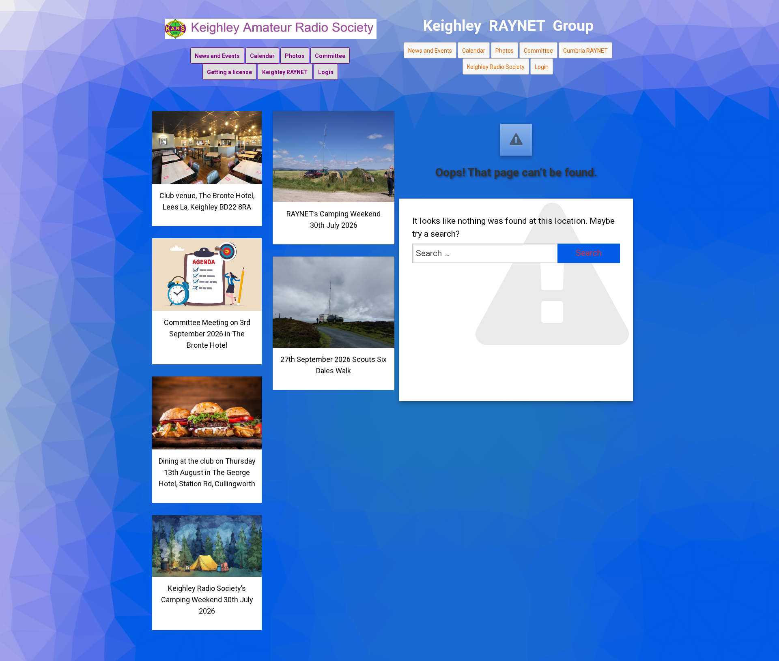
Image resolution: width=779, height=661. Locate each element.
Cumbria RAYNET (585, 50)
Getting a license (229, 72)
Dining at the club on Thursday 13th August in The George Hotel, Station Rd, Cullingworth (207, 472)
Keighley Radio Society (496, 67)
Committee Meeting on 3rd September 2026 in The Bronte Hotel (207, 333)
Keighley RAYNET (285, 72)
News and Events (217, 56)
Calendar (262, 56)
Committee (330, 56)
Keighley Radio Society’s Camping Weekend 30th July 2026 (207, 599)
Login (326, 72)
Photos (295, 56)
